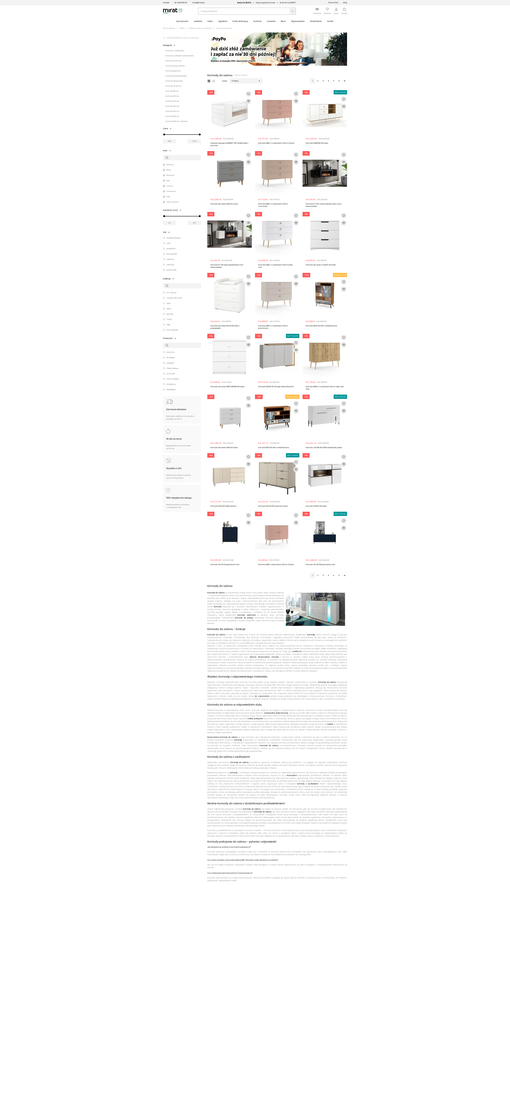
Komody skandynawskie (176, 76)
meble (255, 718)
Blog (345, 2)
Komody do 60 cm (173, 86)
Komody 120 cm (172, 101)
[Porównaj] (248, 101)
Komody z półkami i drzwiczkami (180, 55)
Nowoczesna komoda (217, 737)
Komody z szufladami (175, 50)
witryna (253, 657)
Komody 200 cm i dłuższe (177, 121)
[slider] (164, 134)
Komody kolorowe (174, 60)
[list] (213, 81)
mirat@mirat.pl (198, 2)
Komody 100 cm (172, 96)
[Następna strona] (344, 81)
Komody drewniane (174, 81)
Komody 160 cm (172, 111)
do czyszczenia (262, 696)
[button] (292, 11)
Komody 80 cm (172, 91)
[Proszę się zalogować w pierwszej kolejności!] (248, 94)
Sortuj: (224, 81)
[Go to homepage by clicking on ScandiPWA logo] (172, 13)
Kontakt (166, 2)
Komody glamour (173, 71)
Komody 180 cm (172, 116)
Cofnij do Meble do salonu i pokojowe (182, 38)
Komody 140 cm (172, 106)
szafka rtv (297, 651)
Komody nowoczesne (175, 66)
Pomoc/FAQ (333, 2)
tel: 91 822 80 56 (180, 2)
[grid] (209, 81)
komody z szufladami (307, 783)
